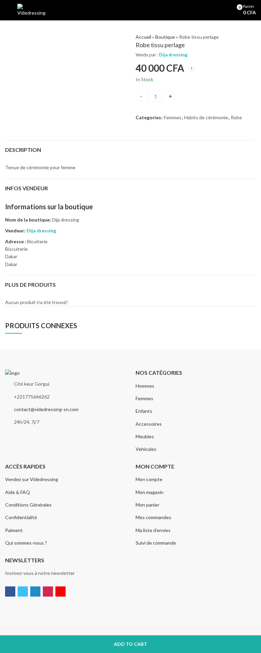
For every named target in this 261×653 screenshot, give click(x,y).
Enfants (144, 411)
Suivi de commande (156, 543)
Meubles (145, 436)
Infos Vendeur (26, 188)
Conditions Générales (28, 505)
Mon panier (147, 505)
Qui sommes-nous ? (26, 543)
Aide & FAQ (17, 492)
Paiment (14, 530)
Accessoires (149, 424)
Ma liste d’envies (153, 530)
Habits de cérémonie (206, 117)
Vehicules (146, 449)
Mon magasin (149, 492)
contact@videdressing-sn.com (46, 409)
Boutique (165, 37)
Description (23, 149)
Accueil (143, 37)
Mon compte (149, 479)
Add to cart (130, 644)
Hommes (145, 386)
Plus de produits (30, 284)
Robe (236, 117)
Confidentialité (21, 517)
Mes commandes (153, 517)
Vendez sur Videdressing (31, 479)
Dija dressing (173, 54)
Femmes (172, 117)
